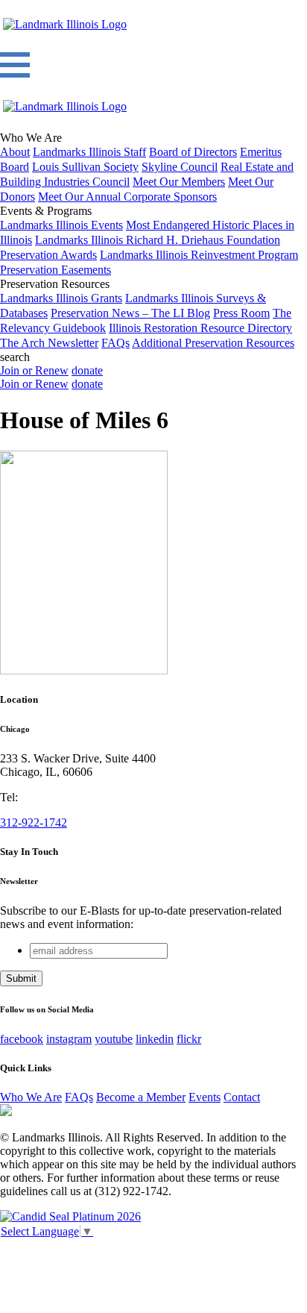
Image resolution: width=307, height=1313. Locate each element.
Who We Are (31, 1097)
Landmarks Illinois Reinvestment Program (199, 254)
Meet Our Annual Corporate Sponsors (127, 196)
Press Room (241, 313)
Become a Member (141, 1097)
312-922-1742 (33, 822)
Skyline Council (180, 166)
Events (205, 1097)
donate (87, 370)
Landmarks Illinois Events (61, 225)
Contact (242, 1097)
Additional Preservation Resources (213, 342)
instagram (69, 1038)
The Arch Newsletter (49, 342)
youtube (114, 1038)
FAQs (115, 342)
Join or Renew (34, 370)
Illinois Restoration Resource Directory (200, 328)
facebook (21, 1038)
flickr (189, 1038)
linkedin (155, 1038)
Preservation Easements (55, 269)
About (15, 151)
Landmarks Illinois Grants (61, 298)
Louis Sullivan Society (85, 166)
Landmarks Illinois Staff (89, 151)
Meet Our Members (179, 181)
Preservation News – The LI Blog (130, 313)
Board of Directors (193, 151)
